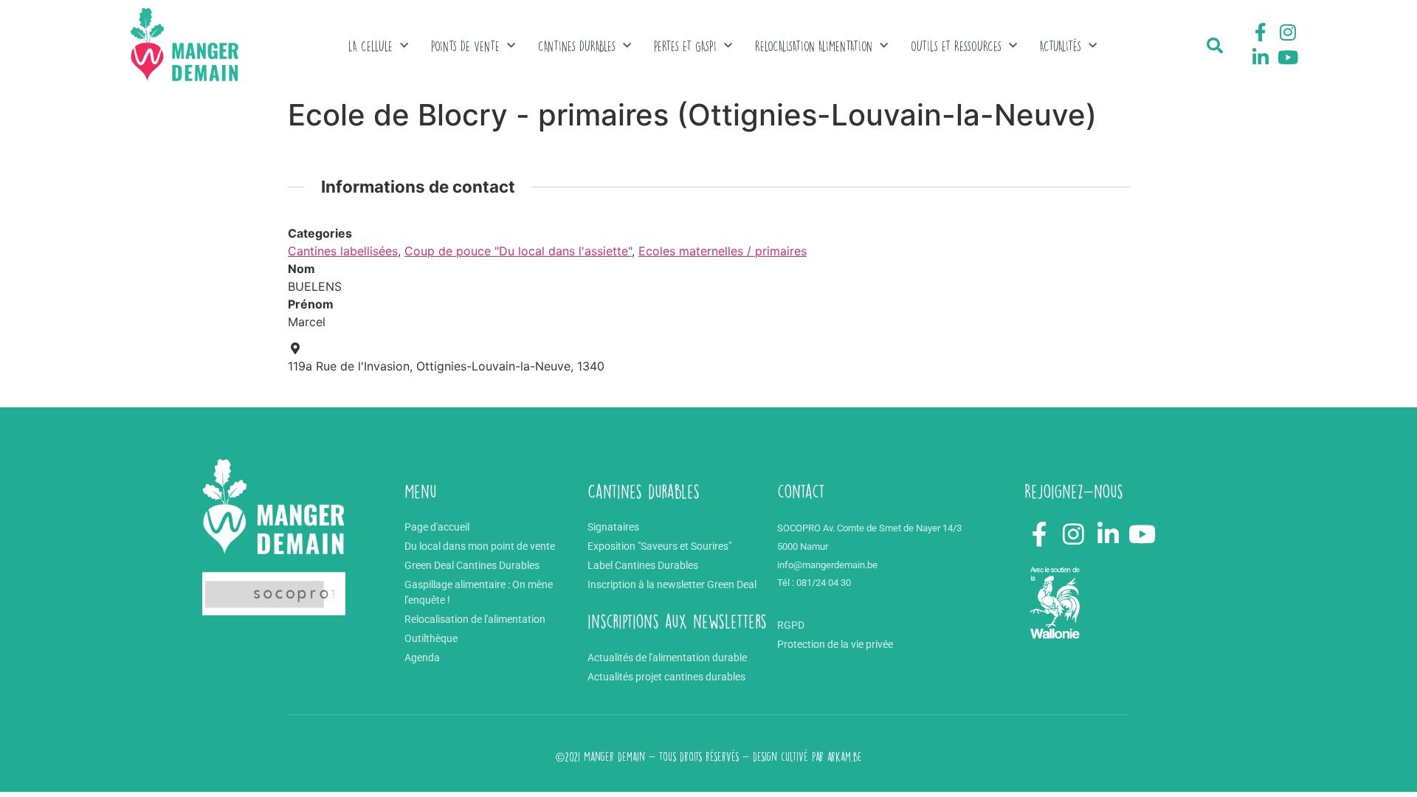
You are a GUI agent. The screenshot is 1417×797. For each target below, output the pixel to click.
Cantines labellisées (343, 251)
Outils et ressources (956, 46)
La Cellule (370, 46)
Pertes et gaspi (685, 46)
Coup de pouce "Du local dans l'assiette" (518, 251)
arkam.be (844, 757)
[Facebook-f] (1260, 32)
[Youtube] (1288, 57)
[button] (1215, 46)
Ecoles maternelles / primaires (722, 251)
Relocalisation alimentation (813, 46)
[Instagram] (1288, 32)
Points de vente (465, 46)
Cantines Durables (577, 46)
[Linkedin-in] (1260, 57)
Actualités (1060, 46)
